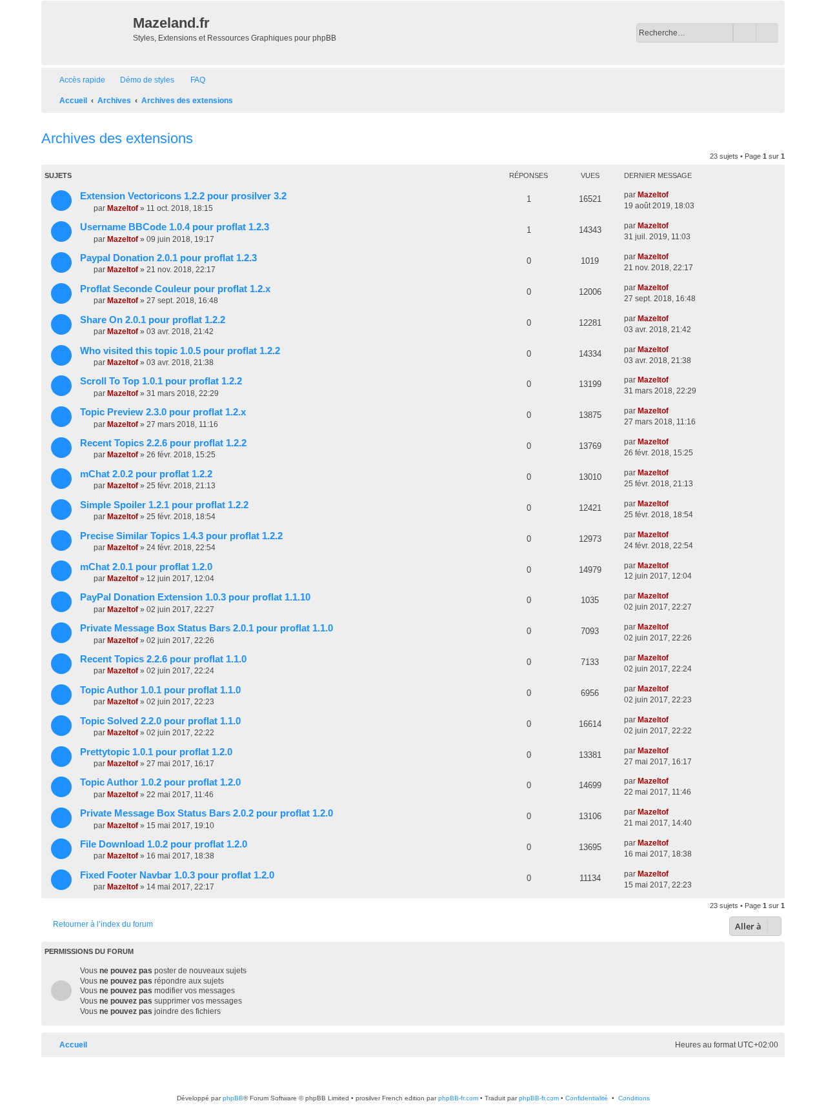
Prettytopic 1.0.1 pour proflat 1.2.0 (156, 752)
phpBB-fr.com (458, 1098)
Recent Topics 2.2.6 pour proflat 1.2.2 (163, 443)
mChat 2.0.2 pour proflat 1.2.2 (146, 474)
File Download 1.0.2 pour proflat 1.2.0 (163, 844)
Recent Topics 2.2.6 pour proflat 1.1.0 (163, 659)
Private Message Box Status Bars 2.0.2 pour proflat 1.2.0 (206, 813)
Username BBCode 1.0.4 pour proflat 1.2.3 (174, 227)
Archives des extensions (117, 138)
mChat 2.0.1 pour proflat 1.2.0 (146, 567)
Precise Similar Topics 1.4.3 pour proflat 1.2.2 (181, 536)
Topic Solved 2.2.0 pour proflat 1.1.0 (160, 721)
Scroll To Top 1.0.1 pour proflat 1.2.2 (161, 381)
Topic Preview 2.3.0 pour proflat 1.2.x (163, 412)
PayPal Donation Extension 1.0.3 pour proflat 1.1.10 (195, 597)
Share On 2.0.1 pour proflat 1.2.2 (152, 320)
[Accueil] (89, 33)
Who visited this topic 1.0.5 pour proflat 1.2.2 (180, 351)
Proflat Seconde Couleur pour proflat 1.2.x (175, 289)
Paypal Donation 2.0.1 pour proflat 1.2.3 (168, 258)
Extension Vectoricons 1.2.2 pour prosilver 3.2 (183, 196)
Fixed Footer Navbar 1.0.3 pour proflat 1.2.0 (177, 875)
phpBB (233, 1098)
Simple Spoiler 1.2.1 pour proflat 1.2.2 (164, 505)
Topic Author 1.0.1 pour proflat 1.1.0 (160, 690)
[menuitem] (141, 80)
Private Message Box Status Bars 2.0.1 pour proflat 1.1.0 (206, 628)
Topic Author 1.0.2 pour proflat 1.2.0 (160, 782)
